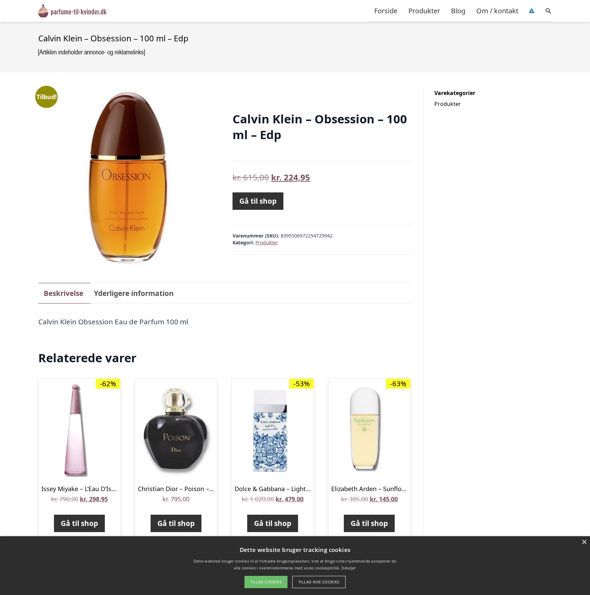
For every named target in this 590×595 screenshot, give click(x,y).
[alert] (295, 565)
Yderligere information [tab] (134, 293)
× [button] (584, 542)
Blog (458, 10)
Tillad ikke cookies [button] (318, 581)
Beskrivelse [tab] (63, 293)
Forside (385, 10)
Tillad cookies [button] (266, 581)
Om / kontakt (497, 10)
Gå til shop (258, 201)
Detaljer (348, 567)
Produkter (424, 10)
